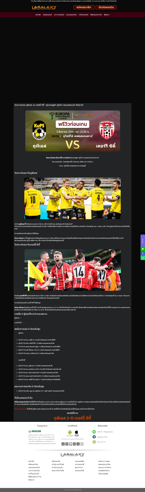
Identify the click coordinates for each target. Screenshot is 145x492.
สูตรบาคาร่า (79, 467)
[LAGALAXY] (45, 7)
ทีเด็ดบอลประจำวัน (96, 14)
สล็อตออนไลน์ (47, 14)
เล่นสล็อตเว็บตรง (104, 470)
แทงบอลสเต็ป (79, 461)
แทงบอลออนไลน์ (71, 14)
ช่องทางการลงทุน (104, 461)
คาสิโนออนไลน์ (83, 14)
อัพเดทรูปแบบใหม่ (104, 464)
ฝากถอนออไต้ (79, 464)
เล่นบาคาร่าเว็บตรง (104, 467)
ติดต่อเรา (107, 14)
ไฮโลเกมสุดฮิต (103, 474)
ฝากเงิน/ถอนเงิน (57, 467)
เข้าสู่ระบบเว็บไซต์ (58, 464)
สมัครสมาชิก (56, 461)
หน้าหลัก (38, 14)
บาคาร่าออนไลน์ (59, 14)
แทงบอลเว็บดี (79, 470)
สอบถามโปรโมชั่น (58, 470)
